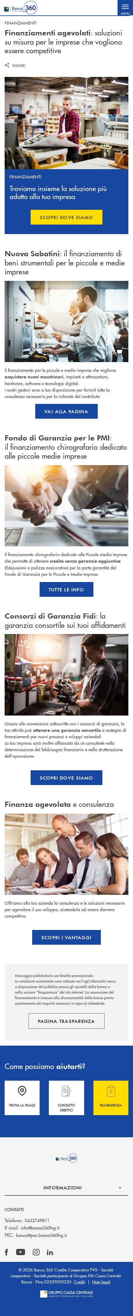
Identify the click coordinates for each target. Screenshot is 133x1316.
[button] (125, 7)
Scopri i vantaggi (66, 937)
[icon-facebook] (6, 1252)
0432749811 (37, 1220)
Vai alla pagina (66, 411)
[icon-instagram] (36, 1252)
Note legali (101, 1282)
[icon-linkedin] (50, 1252)
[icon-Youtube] (20, 1252)
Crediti (79, 1282)
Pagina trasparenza (66, 1021)
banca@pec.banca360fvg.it (41, 1235)
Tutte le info (66, 589)
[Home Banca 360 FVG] (20, 7)
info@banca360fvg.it (40, 1228)
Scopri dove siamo (66, 217)
